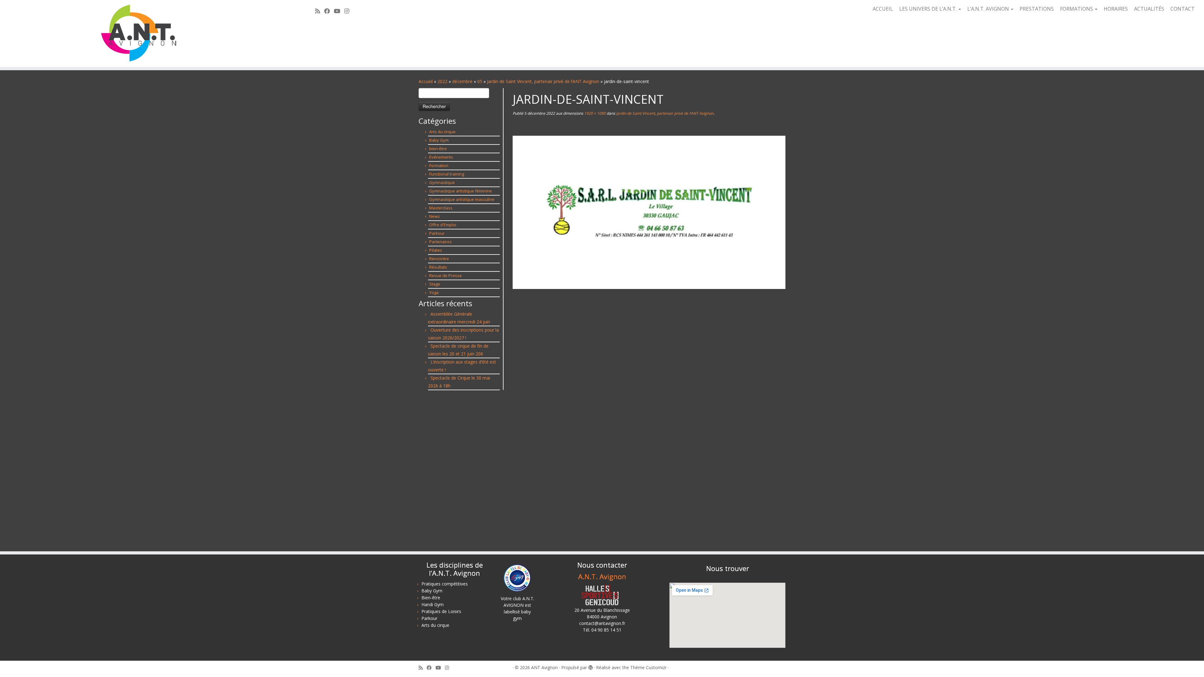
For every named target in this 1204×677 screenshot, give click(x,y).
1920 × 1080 (594, 113)
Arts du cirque (442, 131)
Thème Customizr (648, 667)
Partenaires (440, 241)
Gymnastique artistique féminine (460, 191)
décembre (462, 81)
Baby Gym (439, 140)
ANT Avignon (544, 667)
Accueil (883, 8)
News (434, 216)
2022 (442, 81)
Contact (1182, 8)
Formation (438, 165)
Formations (1077, 8)
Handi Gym (432, 604)
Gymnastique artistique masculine (461, 199)
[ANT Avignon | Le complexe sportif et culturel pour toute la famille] (139, 33)
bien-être (438, 148)
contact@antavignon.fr (602, 623)
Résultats (438, 267)
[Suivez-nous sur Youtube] (339, 11)
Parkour (437, 233)
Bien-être (430, 598)
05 (479, 81)
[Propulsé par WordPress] (590, 666)
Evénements (441, 157)
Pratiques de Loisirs (441, 611)
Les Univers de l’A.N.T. (928, 8)
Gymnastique (442, 182)
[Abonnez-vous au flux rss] (319, 11)
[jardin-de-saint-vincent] (649, 212)
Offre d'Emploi (442, 225)
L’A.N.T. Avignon (988, 8)
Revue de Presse (445, 275)
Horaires (1116, 8)
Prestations (1037, 8)
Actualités (1149, 8)
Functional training (446, 174)
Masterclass (440, 208)
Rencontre (439, 258)
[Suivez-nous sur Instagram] (348, 11)
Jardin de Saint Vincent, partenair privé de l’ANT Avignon (543, 81)
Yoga (434, 292)
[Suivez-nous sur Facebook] (329, 11)
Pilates (435, 250)
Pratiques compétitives (444, 584)
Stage (434, 284)
